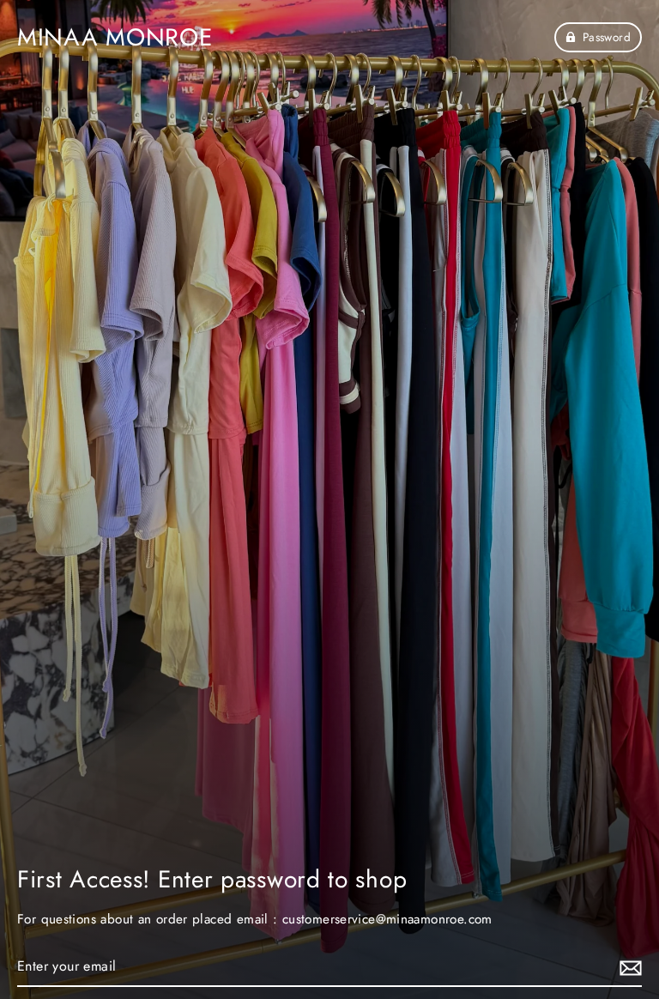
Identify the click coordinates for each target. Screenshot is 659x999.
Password (607, 36)
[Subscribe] (628, 967)
